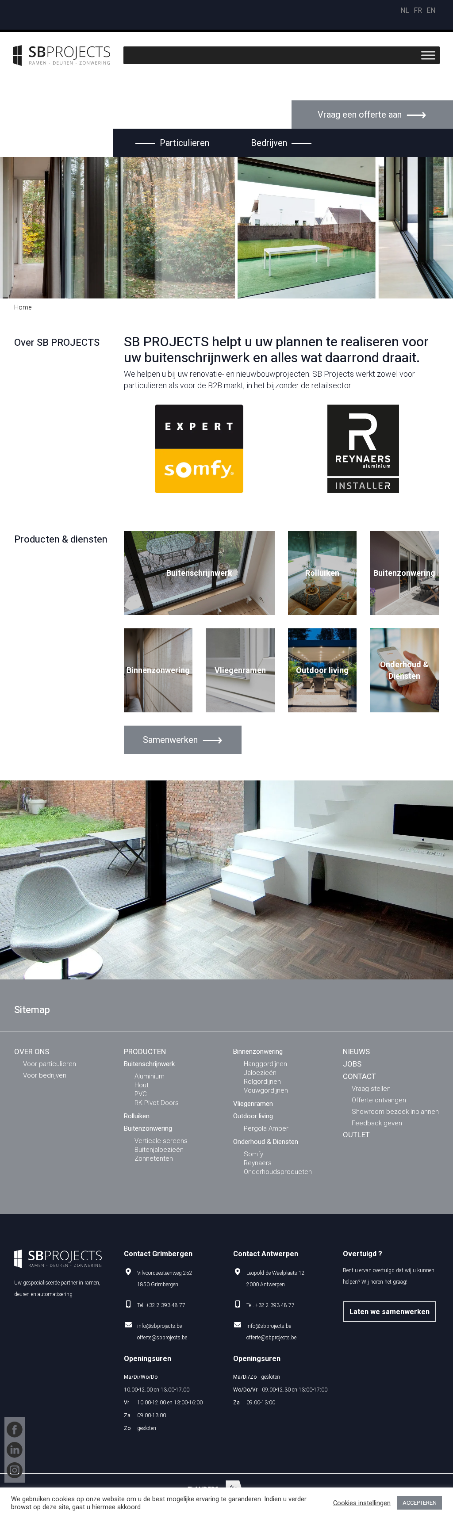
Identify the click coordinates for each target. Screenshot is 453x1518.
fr (418, 10)
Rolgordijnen (262, 1082)
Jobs (352, 1063)
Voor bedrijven (44, 1075)
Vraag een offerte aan (360, 114)
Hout (141, 1085)
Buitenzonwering (404, 572)
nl (404, 10)
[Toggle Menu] (428, 55)
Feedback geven (377, 1123)
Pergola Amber (266, 1128)
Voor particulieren (49, 1064)
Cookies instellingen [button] (362, 1503)
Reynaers (258, 1163)
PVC (140, 1094)
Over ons (31, 1051)
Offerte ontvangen (379, 1100)
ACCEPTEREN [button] (420, 1502)
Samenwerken (170, 739)
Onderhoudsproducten (278, 1172)
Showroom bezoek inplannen (395, 1112)
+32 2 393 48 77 (165, 1305)
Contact (359, 1076)
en (430, 10)
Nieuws (356, 1051)
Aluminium (149, 1076)
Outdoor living (322, 670)
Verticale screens (161, 1141)
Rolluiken (322, 572)
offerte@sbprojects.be (162, 1337)
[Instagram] (14, 1470)
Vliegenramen (240, 670)
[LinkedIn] (14, 1450)
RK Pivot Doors (156, 1103)
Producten (145, 1051)
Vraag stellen (371, 1089)
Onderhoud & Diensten (404, 670)
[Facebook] (14, 1430)
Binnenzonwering (158, 670)
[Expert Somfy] (199, 449)
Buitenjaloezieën (159, 1150)
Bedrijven (269, 143)
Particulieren (184, 143)
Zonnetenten (153, 1158)
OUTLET (356, 1134)
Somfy (253, 1154)
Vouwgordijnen (266, 1090)
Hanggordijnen (265, 1064)
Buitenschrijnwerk (199, 572)
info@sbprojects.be (159, 1326)
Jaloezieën (260, 1073)
